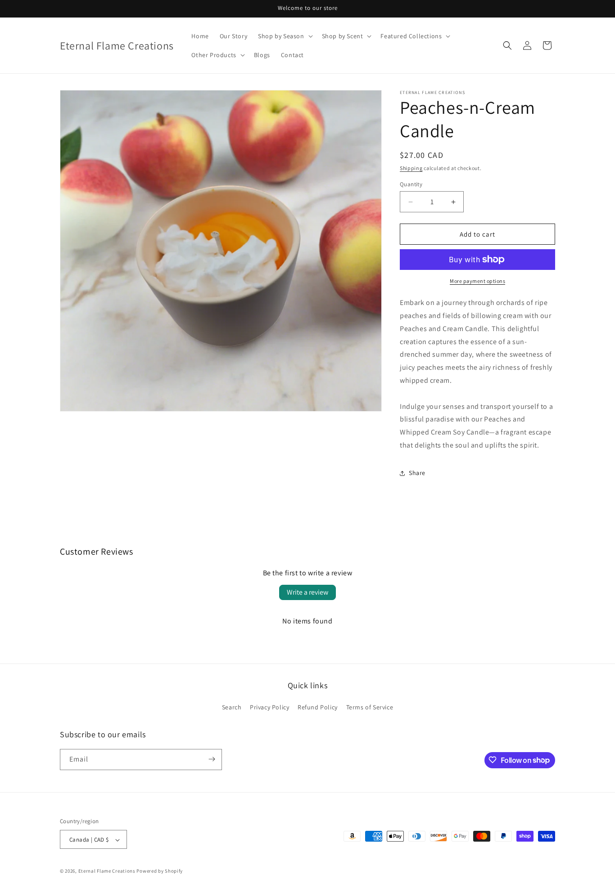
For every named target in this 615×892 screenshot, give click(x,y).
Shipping (411, 168)
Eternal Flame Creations (107, 871)
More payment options (477, 281)
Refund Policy (318, 708)
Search (232, 708)
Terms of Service (369, 708)
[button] (284, 36)
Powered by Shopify (159, 871)
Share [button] (417, 473)
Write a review (307, 592)
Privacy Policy (269, 708)
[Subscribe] (212, 759)
